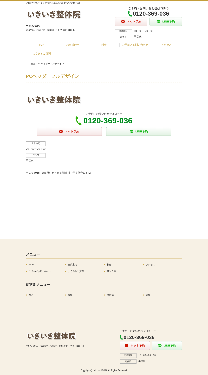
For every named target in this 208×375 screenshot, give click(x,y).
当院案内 (72, 264)
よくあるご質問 (41, 53)
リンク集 (111, 271)
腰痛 (70, 295)
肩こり (32, 295)
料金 (104, 44)
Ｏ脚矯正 (111, 295)
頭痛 (148, 295)
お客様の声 (72, 44)
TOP (41, 44)
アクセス (166, 44)
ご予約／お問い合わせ (135, 44)
